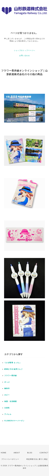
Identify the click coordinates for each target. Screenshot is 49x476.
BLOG (29, 453)
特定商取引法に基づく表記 (37, 459)
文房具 (7, 408)
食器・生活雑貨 (10, 401)
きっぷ (7, 382)
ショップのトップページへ (24, 50)
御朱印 (7, 388)
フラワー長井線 (10, 375)
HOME (3, 453)
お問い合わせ (24, 55)
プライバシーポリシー (10, 459)
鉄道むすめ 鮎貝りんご (13, 369)
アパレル (7, 414)
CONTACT (44, 453)
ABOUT (17, 453)
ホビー (7, 395)
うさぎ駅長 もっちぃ (12, 363)
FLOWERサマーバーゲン (14, 421)
